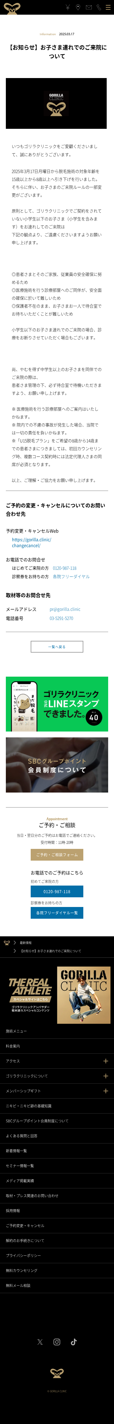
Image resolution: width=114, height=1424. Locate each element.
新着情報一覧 (16, 1150)
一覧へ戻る (57, 646)
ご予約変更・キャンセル (25, 1225)
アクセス (13, 1061)
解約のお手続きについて (25, 1240)
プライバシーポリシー (23, 1255)
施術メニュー (16, 1031)
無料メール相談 (18, 1285)
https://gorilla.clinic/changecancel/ (31, 542)
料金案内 (13, 1046)
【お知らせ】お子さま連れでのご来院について (50, 951)
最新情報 (26, 943)
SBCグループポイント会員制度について (37, 1121)
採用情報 (13, 1210)
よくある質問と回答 (21, 1135)
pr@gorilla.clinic (65, 609)
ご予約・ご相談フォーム (57, 854)
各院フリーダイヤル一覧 (57, 912)
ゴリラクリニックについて (27, 1076)
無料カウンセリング (21, 1270)
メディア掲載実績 (20, 1180)
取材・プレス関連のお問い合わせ (32, 1195)
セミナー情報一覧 (20, 1165)
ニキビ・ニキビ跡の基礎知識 (28, 1106)
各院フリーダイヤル (71, 576)
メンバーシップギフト (23, 1091)
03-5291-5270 (61, 618)
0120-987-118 (64, 568)
